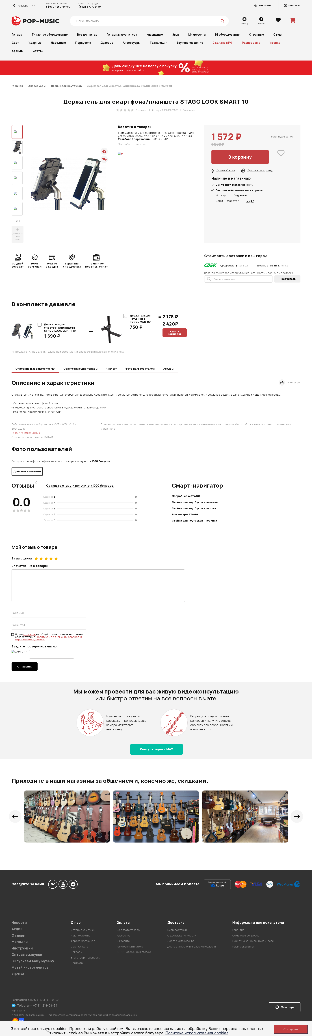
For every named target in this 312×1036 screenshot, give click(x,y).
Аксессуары (131, 43)
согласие (29, 634)
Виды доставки (177, 930)
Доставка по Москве (180, 941)
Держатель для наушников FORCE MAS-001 (140, 319)
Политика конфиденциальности (253, 941)
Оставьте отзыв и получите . (80, 486)
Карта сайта (18, 1010)
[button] (15, 817)
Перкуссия (83, 43)
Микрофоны (197, 34)
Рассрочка (123, 935)
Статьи (38, 51)
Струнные (256, 34)
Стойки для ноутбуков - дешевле (195, 502)
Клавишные (154, 34)
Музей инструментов (30, 967)
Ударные (35, 43)
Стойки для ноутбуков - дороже (194, 508)
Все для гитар (87, 34)
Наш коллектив (80, 935)
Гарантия (238, 930)
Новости (19, 922)
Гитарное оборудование (50, 34)
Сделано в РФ (223, 43)
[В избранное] (281, 157)
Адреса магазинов (83, 941)
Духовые (106, 43)
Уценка (275, 43)
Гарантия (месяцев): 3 (26, 432)
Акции (17, 929)
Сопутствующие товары (81, 368)
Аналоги (111, 368)
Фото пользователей (140, 368)
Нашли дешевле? (282, 136)
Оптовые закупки (27, 954)
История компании (83, 930)
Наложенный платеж (129, 946)
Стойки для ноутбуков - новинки (194, 520)
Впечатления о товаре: (30, 566)
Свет (15, 43)
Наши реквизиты (243, 946)
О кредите (123, 941)
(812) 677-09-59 (90, 6)
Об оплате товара (128, 930)
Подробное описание (132, 144)
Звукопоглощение (190, 43)
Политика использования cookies (196, 1033)
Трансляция (158, 43)
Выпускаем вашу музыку (33, 961)
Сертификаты (79, 946)
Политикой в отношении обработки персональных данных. (48, 638)
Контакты (77, 963)
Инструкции (22, 948)
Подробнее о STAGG (186, 496)
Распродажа (251, 43)
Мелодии (20, 942)
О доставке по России (181, 935)
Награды (76, 952)
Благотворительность (85, 957)
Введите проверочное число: (35, 646)
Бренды (17, 51)
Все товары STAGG (185, 514)
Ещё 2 (17, 221)
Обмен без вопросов (246, 935)
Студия (278, 34)
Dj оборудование (227, 34)
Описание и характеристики (35, 368)
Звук (175, 34)
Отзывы (168, 368)
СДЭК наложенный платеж (133, 952)
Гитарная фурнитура (122, 34)
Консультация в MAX (156, 749)
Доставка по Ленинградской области (191, 946)
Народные (58, 43)
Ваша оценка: (22, 558)
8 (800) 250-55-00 (58, 6)
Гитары (17, 34)
